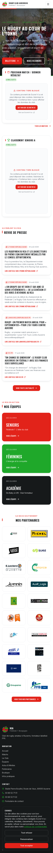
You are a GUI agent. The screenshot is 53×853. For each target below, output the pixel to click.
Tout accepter (26, 845)
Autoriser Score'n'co (27, 107)
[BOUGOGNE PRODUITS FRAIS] (13, 634)
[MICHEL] (39, 533)
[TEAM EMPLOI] (39, 634)
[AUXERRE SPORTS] (13, 651)
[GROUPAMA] (13, 685)
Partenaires (7, 769)
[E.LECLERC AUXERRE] (13, 567)
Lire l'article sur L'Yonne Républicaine (20, 271)
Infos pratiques (8, 776)
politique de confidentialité (35, 826)
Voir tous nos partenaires (25, 699)
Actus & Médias (8, 765)
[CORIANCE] (39, 567)
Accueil (5, 751)
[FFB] (39, 685)
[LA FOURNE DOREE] (39, 617)
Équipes (5, 762)
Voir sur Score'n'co (25, 112)
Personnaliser (26, 839)
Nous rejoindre (34, 60)
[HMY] (13, 668)
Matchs (5, 754)
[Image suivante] (49, 42)
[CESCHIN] (39, 651)
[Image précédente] (3, 42)
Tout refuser (26, 833)
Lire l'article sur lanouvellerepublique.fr (22, 341)
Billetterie (10, 60)
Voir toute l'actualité (25, 388)
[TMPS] (39, 668)
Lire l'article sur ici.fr (14, 377)
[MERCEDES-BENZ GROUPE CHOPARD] (39, 601)
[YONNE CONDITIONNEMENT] (13, 533)
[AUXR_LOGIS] (39, 584)
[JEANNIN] (13, 584)
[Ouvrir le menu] (48, 4)
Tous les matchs (41, 126)
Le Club (5, 758)
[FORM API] (13, 617)
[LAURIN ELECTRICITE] (13, 601)
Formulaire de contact (14, 801)
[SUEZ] (39, 550)
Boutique (6, 773)
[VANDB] (13, 550)
